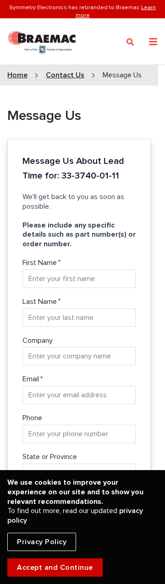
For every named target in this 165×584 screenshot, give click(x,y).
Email (30, 379)
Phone (32, 417)
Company (37, 340)
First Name (39, 262)
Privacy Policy (41, 542)
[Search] (130, 42)
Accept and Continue (55, 567)
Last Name (39, 301)
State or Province (49, 456)
